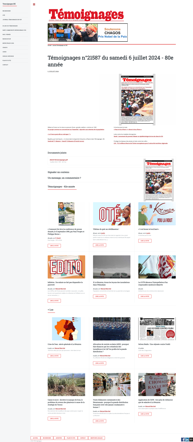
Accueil (49, 45)
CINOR (4, 52)
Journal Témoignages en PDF (60, 45)
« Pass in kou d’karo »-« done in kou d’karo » (128, 129)
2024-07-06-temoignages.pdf (59, 160)
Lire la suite (54, 245)
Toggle (34, 4)
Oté (4, 15)
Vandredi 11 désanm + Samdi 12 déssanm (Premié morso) (66, 141)
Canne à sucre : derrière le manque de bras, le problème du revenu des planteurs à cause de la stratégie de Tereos (66, 402)
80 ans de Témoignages (10, 26)
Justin (103, 233)
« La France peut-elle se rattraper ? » (59, 134)
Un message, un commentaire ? (64, 177)
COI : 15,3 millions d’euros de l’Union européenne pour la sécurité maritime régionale (141, 143)
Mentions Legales (97, 438)
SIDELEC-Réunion (8, 56)
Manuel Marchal (60, 289)
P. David (58, 238)
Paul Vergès (7, 34)
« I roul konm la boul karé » (148, 229)
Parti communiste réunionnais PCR (14, 30)
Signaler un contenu (58, 172)
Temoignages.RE (9, 4)
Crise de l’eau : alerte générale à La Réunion (64, 344)
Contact (83, 438)
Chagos (5, 47)
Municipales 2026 (8, 43)
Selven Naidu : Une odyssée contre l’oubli (154, 344)
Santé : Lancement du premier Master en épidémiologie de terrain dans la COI (138, 136)
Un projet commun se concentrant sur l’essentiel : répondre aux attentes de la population (76, 129)
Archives (59, 438)
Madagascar (7, 39)
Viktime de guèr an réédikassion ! (106, 229)
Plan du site (71, 438)
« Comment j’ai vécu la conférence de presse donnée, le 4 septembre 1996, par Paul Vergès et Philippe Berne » (66, 231)
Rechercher (47, 438)
